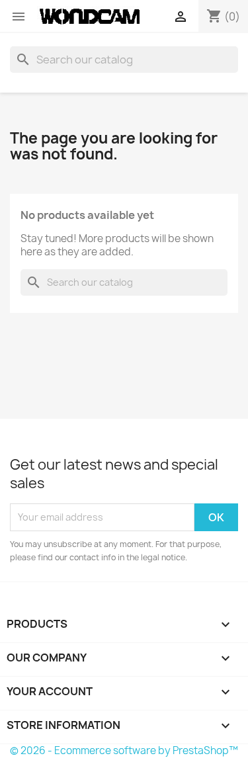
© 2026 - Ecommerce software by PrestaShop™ (124, 750)
